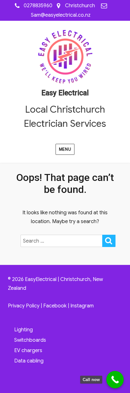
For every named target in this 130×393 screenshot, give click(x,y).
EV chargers (28, 350)
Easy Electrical (65, 93)
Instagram (82, 306)
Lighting (23, 330)
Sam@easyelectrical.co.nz (61, 15)
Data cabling (29, 361)
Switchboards (30, 340)
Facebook (55, 306)
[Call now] (115, 379)
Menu (65, 149)
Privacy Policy (23, 306)
